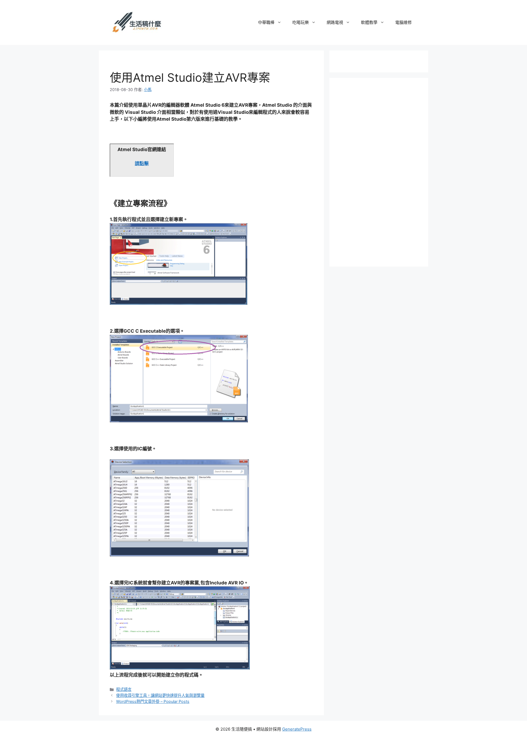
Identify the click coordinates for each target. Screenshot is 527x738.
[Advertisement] (381, 171)
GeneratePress (297, 729)
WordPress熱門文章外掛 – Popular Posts (152, 701)
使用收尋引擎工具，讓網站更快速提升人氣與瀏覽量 (160, 695)
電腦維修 (403, 22)
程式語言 (123, 689)
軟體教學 (369, 22)
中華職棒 (266, 22)
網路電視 (335, 22)
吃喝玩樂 (300, 22)
